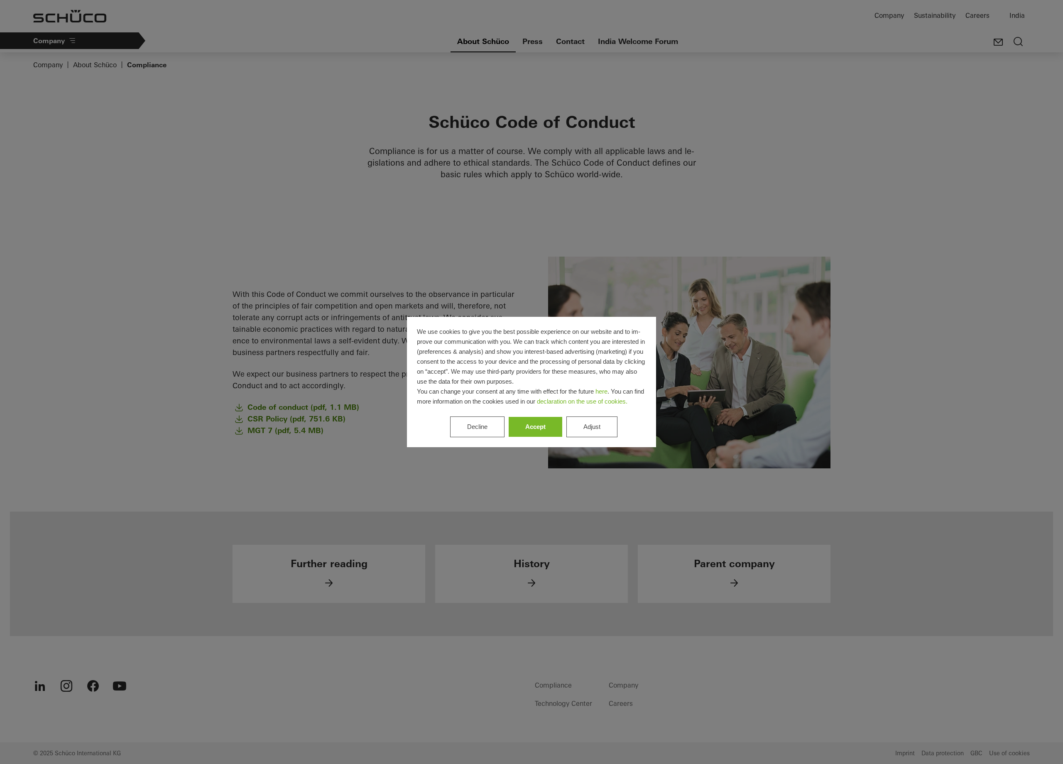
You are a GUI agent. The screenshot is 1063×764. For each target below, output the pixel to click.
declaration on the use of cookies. (582, 401)
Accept (535, 426)
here (601, 391)
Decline (477, 426)
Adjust (591, 426)
